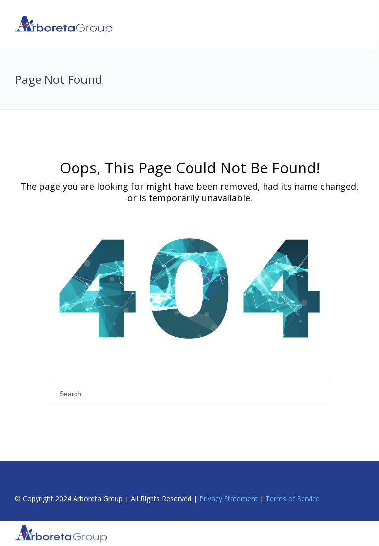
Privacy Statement (228, 498)
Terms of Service (292, 498)
